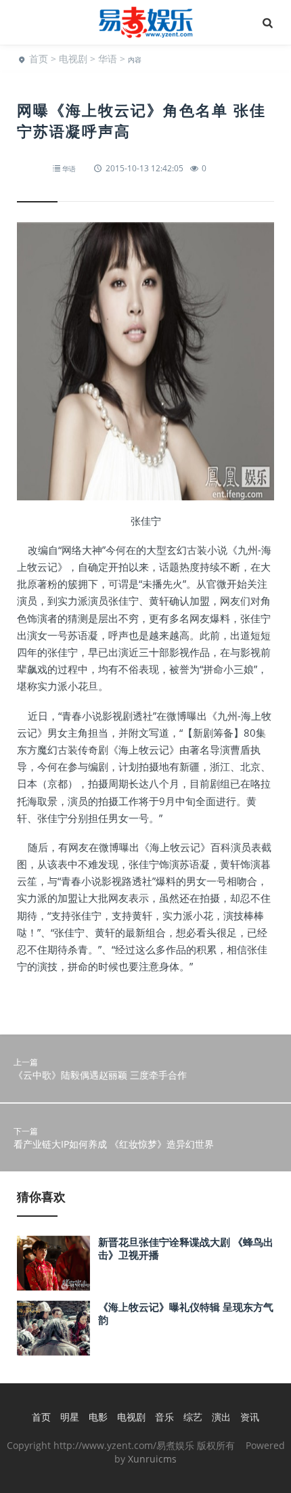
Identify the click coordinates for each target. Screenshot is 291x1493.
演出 (221, 1416)
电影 (98, 1416)
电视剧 (73, 58)
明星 (69, 1416)
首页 (38, 58)
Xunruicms (152, 1458)
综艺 (192, 1416)
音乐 (164, 1416)
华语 (107, 58)
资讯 (249, 1416)
